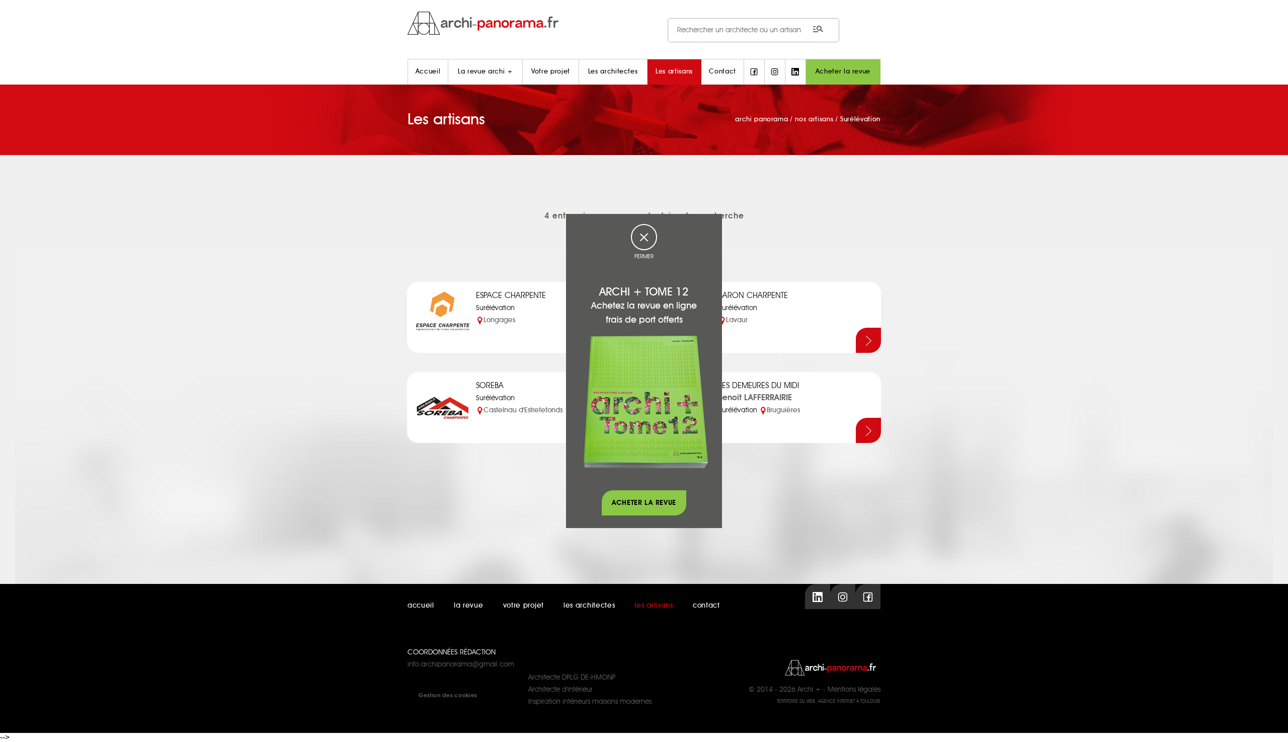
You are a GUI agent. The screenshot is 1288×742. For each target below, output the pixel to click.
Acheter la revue (843, 71)
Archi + (809, 689)
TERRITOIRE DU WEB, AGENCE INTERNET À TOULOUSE (828, 701)
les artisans (653, 605)
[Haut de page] (1270, 724)
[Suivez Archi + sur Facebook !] (754, 72)
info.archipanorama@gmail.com (461, 664)
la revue (469, 605)
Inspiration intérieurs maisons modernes (590, 701)
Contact (722, 71)
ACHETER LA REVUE (644, 502)
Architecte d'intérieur (560, 689)
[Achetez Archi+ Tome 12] (645, 401)
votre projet (523, 605)
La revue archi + (485, 71)
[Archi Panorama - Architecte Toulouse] (644, 23)
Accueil (428, 71)
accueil (421, 605)
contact (706, 605)
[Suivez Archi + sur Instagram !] (775, 72)
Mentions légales (854, 689)
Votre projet (550, 71)
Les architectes (613, 71)
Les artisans (674, 71)
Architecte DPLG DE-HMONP (571, 677)
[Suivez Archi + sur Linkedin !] (795, 72)
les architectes (589, 605)
